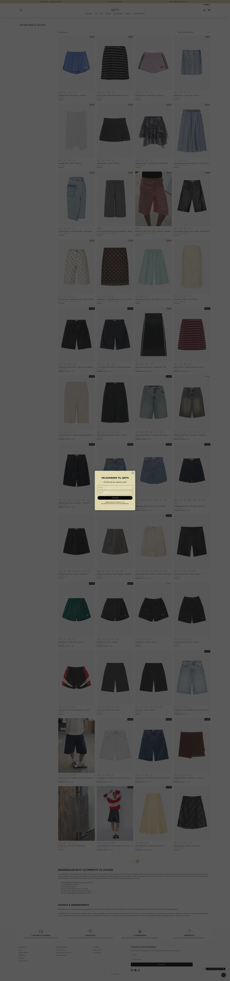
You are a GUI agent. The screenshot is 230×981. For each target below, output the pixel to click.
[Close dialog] (133, 473)
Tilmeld (115, 498)
